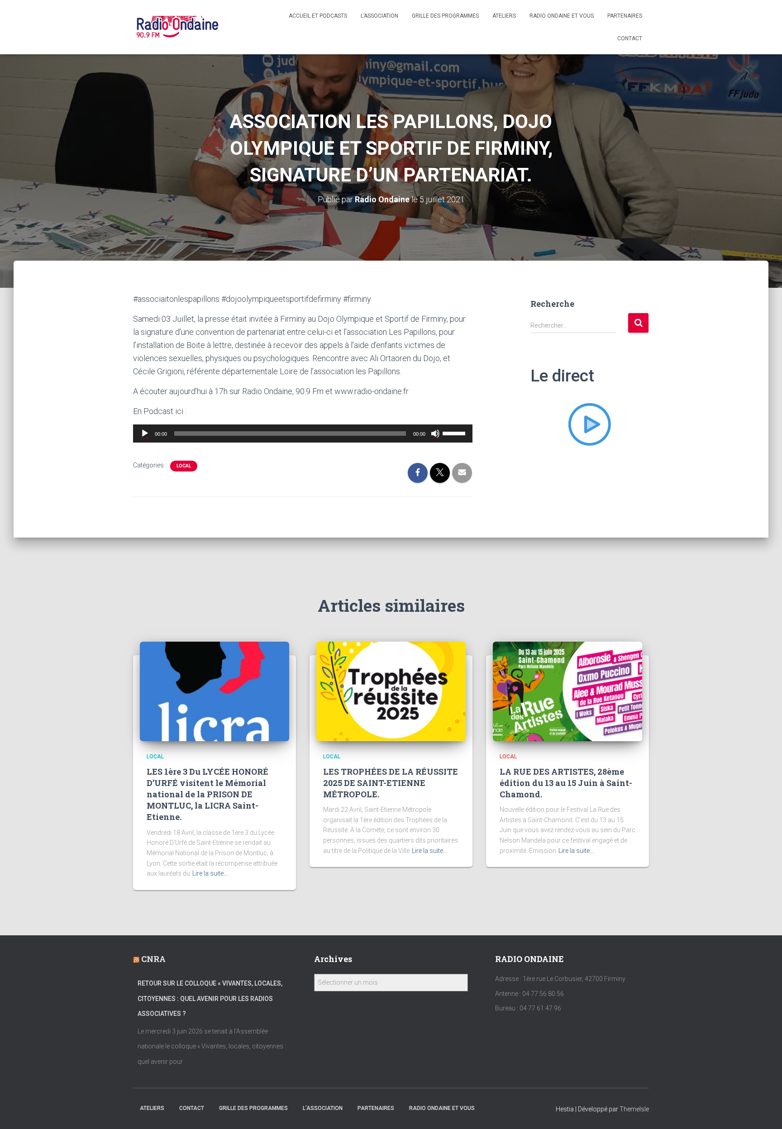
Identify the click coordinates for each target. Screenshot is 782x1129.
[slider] (455, 432)
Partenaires (624, 16)
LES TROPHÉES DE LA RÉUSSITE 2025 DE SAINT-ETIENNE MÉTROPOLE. (390, 783)
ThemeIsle (634, 1109)
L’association (379, 16)
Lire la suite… (210, 873)
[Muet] (435, 433)
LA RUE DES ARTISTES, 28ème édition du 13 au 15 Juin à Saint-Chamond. (566, 783)
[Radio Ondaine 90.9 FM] (177, 27)
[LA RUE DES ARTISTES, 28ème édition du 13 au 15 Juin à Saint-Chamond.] (567, 691)
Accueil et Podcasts (318, 16)
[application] (302, 433)
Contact (629, 38)
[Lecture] (144, 433)
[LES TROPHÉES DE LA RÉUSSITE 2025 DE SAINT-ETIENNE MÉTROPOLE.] (391, 691)
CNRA (153, 958)
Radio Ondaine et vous (561, 16)
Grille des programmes (445, 16)
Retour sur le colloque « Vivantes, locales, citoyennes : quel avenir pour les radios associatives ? (210, 998)
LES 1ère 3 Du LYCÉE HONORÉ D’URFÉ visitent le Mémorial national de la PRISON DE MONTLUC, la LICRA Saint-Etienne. (207, 794)
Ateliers (504, 16)
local (183, 465)
